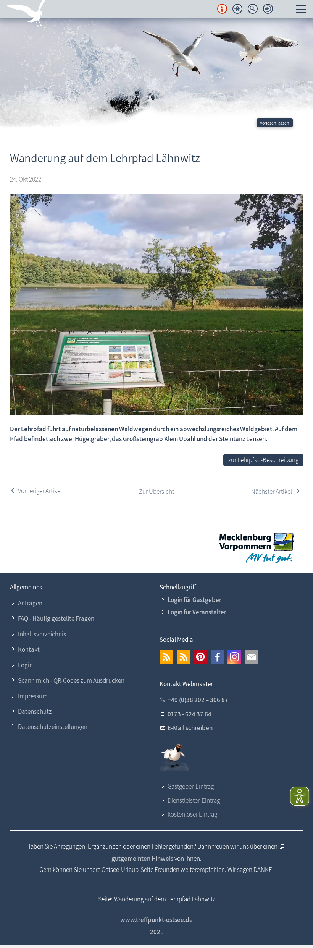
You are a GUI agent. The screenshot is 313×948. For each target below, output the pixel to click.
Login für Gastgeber (194, 600)
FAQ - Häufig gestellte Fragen (56, 618)
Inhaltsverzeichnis (42, 634)
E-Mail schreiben (190, 728)
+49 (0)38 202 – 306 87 (198, 700)
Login (25, 665)
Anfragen (30, 603)
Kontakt (29, 649)
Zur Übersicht (156, 491)
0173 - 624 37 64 (189, 714)
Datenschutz (35, 711)
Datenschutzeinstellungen (52, 726)
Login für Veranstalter (197, 612)
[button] (166, 657)
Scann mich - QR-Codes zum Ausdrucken (71, 680)
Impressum (33, 696)
